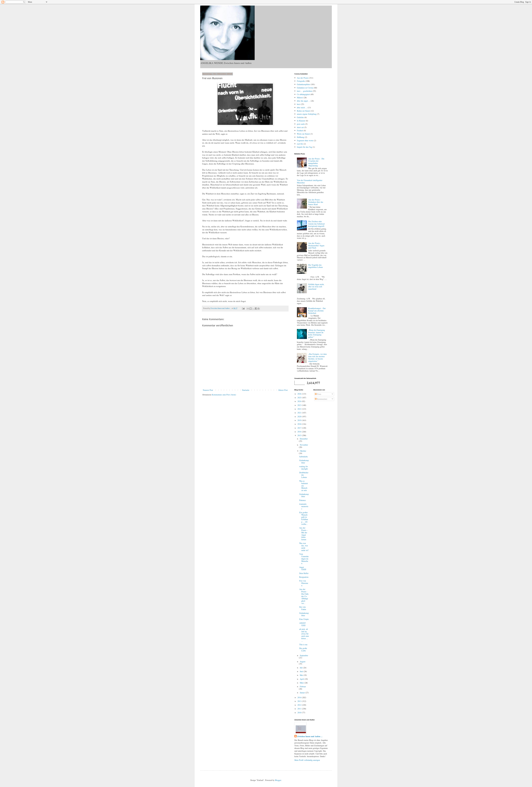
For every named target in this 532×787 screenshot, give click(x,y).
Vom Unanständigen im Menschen (304, 559)
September (304, 655)
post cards (301, 124)
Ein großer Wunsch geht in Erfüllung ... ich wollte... (303, 518)
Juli (301, 667)
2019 (299, 420)
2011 (299, 708)
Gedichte (300, 117)
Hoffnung (300, 137)
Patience (302, 500)
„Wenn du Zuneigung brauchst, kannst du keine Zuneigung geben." (316, 333)
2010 (299, 712)
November (304, 444)
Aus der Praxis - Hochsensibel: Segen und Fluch (316, 245)
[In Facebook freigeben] (256, 308)
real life (300, 143)
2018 (299, 424)
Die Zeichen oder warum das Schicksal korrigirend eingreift (316, 223)
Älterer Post (283, 390)
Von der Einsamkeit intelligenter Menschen (309, 181)
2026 (299, 393)
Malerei (300, 97)
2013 (299, 701)
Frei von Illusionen (303, 583)
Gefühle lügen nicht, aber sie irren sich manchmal (316, 286)
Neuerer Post (208, 390)
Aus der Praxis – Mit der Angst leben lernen (303, 533)
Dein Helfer (304, 573)
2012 (299, 705)
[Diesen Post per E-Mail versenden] (248, 308)
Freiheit (300, 130)
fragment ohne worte (305, 140)
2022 (299, 409)
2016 (299, 431)
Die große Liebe (303, 649)
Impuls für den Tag (304, 147)
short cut (300, 127)
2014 (299, 697)
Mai (301, 675)
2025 (299, 397)
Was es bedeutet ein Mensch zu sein (303, 486)
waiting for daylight (303, 467)
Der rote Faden (302, 608)
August (302, 661)
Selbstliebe (303, 456)
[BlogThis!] (250, 308)
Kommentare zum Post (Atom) (224, 394)
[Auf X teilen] (253, 308)
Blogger (278, 780)
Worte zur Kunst (303, 133)
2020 (299, 416)
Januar (302, 692)
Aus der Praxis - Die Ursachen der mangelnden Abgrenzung (316, 162)
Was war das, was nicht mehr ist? (304, 546)
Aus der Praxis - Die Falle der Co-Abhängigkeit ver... (304, 596)
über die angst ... (303, 101)
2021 (299, 412)
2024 (299, 401)
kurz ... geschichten (304, 91)
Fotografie (301, 81)
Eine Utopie (304, 619)
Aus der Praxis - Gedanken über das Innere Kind (315, 202)
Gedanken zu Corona (305, 87)
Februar (303, 686)
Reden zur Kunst (303, 110)
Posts (319, 394)
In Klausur (301, 120)
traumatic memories (303, 506)
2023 (299, 405)
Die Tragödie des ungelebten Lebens (315, 266)
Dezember (304, 438)
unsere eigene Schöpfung (306, 114)
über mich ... (302, 107)
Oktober (303, 451)
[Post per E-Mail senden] (243, 308)
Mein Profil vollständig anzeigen (307, 760)
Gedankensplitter (303, 84)
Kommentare (322, 399)
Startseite (245, 390)
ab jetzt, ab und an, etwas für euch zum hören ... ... (304, 635)
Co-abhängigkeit (303, 94)
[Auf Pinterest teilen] (258, 308)
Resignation (303, 577)
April (302, 679)
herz (298, 104)
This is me (303, 644)
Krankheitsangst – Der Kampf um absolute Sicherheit (317, 310)
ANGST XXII (302, 624)
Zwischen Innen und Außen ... (310, 736)
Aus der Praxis (302, 77)
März (302, 682)
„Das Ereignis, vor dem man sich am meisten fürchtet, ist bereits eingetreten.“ (317, 357)
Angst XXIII (302, 568)
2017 (299, 428)
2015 (299, 435)
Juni (302, 671)
